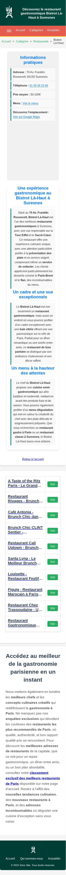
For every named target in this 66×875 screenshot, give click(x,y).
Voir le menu (30, 103)
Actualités (53, 30)
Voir (52, 484)
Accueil (20, 30)
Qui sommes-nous (31, 858)
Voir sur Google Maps (26, 116)
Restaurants (40, 41)
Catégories (36, 30)
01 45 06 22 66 (38, 85)
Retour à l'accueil (33, 459)
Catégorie (22, 41)
